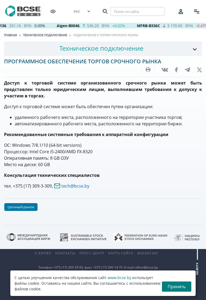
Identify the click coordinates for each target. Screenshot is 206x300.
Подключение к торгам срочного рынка (105, 35)
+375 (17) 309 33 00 (68, 267)
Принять (177, 287)
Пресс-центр (91, 253)
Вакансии (147, 253)
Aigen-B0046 (66, 25)
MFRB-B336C (146, 25)
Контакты (65, 253)
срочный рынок (21, 206)
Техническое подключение (45, 35)
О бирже (43, 253)
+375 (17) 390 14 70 (108, 267)
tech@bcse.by (75, 186)
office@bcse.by (146, 267)
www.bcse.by (119, 277)
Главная (10, 35)
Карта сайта (120, 253)
